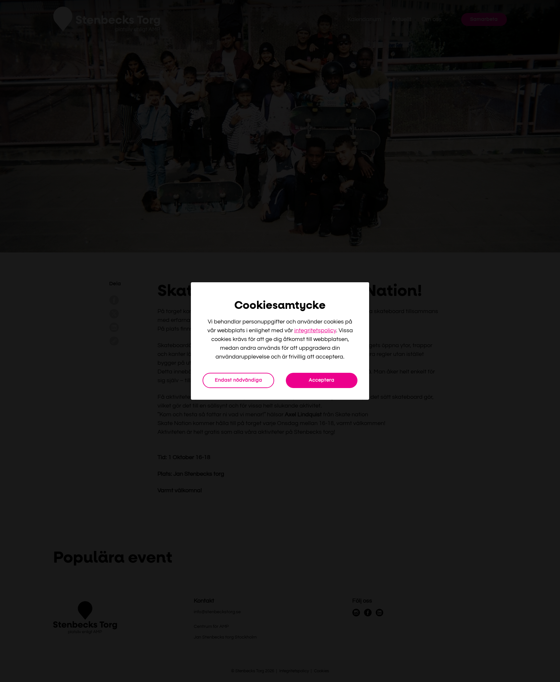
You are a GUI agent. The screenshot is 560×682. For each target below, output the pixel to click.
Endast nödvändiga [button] (238, 380)
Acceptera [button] (321, 380)
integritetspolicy (315, 330)
